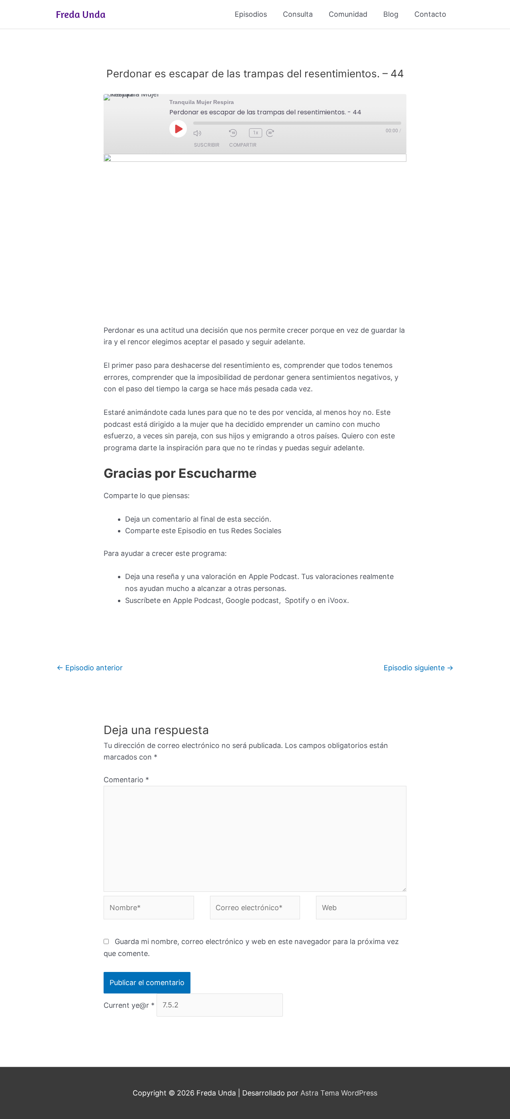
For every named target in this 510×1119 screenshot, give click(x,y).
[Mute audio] (209, 133)
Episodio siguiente (418, 668)
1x (255, 132)
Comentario (126, 779)
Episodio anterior (90, 668)
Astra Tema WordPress (338, 1093)
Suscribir (207, 144)
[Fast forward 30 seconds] (282, 133)
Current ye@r (129, 1005)
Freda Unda (81, 14)
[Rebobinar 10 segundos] (237, 133)
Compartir (243, 144)
